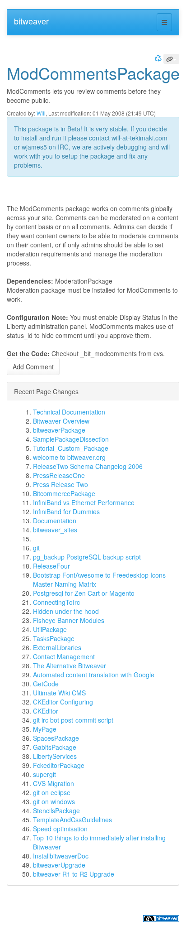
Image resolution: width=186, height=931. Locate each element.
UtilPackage (50, 629)
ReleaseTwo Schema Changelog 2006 (88, 466)
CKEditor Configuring (63, 701)
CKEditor (45, 710)
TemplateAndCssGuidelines (72, 819)
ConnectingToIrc (56, 602)
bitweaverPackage (59, 429)
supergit (44, 774)
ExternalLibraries (57, 647)
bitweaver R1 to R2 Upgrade (73, 873)
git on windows (54, 801)
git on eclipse (51, 792)
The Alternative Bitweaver (69, 665)
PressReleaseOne (59, 475)
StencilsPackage (56, 810)
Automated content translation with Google (93, 674)
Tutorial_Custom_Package (70, 448)
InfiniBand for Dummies (66, 511)
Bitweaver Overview (61, 420)
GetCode (46, 683)
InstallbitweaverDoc (60, 855)
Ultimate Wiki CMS (59, 692)
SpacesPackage (56, 738)
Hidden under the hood (66, 611)
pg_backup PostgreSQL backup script (87, 556)
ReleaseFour (51, 565)
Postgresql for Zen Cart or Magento (84, 593)
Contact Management (64, 656)
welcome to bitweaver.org (69, 457)
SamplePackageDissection (71, 439)
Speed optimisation (60, 828)
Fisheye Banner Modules (68, 620)
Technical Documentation (69, 411)
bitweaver (31, 21)
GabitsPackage (54, 747)
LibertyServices (55, 756)
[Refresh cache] (157, 58)
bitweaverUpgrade (59, 864)
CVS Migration (53, 783)
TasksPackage (53, 638)
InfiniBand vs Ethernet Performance (84, 502)
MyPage (44, 728)
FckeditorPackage (58, 765)
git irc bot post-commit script (73, 719)
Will (41, 113)
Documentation (54, 520)
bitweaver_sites (55, 529)
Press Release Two (60, 484)
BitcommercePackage (64, 493)
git (36, 547)
